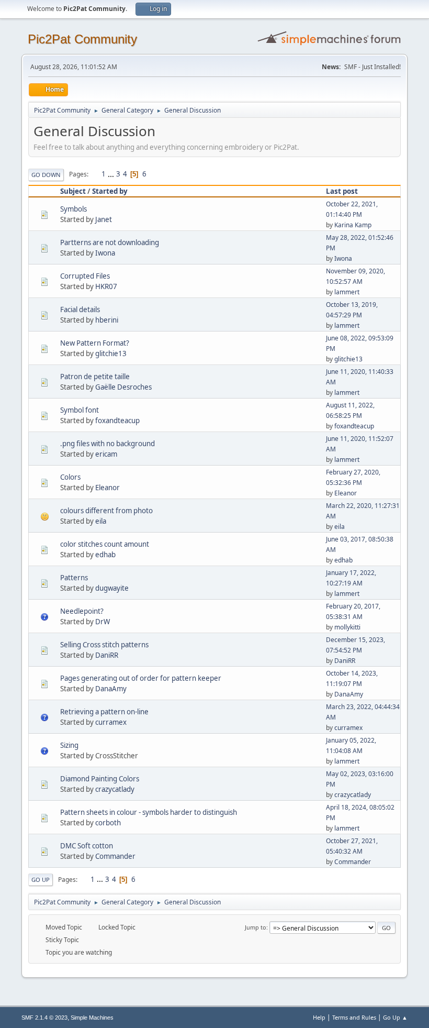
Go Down (46, 175)
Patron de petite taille (95, 376)
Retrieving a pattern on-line (104, 711)
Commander (115, 856)
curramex (111, 722)
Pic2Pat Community (82, 39)
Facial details (80, 309)
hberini (106, 320)
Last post (342, 191)
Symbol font (79, 410)
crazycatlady (114, 789)
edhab (105, 554)
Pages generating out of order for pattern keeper (140, 678)
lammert (346, 292)
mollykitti (347, 627)
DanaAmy (111, 688)
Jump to (255, 927)
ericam (106, 454)
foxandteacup (117, 420)
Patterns (74, 577)
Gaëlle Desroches (123, 387)
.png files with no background (107, 443)
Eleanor (107, 487)
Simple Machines (92, 1017)
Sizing (69, 745)
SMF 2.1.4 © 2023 (44, 1017)
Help (319, 1017)
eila (100, 521)
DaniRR (106, 655)
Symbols (73, 209)
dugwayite (112, 588)
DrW (102, 621)
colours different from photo (106, 510)
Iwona (105, 253)
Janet (103, 219)
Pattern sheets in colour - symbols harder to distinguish (148, 812)
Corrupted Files (85, 276)
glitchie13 (111, 353)
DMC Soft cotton (86, 845)
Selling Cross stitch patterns (104, 644)
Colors (70, 477)
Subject (73, 191)
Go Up (40, 879)
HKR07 (106, 286)
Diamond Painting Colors (99, 778)
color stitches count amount (104, 544)
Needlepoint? (82, 611)
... (112, 174)
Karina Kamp (352, 224)
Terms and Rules (354, 1017)
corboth (108, 822)
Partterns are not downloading (109, 242)
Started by (110, 191)
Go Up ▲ (395, 1017)
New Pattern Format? (94, 343)
